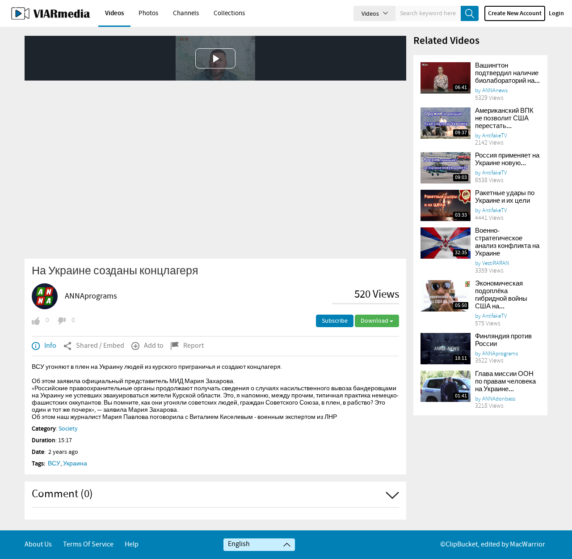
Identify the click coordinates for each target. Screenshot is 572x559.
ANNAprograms (91, 296)
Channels (186, 13)
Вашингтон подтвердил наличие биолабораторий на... (507, 73)
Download (375, 321)
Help (132, 544)
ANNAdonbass (498, 398)
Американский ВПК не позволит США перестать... (504, 119)
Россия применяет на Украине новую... (507, 159)
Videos (114, 13)
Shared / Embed (100, 345)
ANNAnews (495, 90)
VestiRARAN (495, 263)
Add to (154, 345)
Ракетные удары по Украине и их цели (504, 197)
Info (50, 345)
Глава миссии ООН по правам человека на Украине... (505, 382)
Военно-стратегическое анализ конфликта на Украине (507, 242)
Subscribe (335, 321)
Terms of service (88, 544)
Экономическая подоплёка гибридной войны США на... (501, 295)
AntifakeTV (494, 135)
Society (68, 429)
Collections (229, 13)
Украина (75, 464)
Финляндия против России (503, 340)
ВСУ (54, 464)
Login (556, 13)
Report (193, 345)
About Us (38, 544)
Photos (148, 13)
